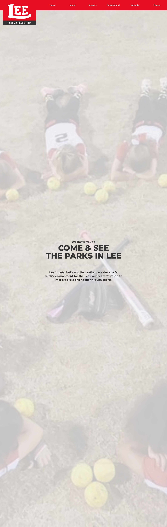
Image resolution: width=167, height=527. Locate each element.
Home (52, 5)
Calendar (135, 5)
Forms (157, 5)
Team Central (113, 5)
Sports (92, 5)
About (72, 5)
